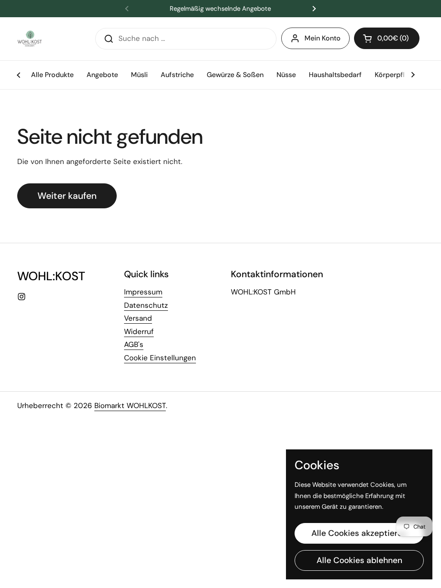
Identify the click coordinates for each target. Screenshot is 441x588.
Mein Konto (322, 38)
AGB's (133, 344)
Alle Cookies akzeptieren (359, 533)
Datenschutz (146, 305)
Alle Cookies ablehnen (359, 560)
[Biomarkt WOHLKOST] (30, 39)
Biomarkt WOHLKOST (130, 405)
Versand (138, 318)
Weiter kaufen (66, 196)
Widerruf (139, 331)
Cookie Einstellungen (160, 357)
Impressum (143, 292)
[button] (386, 38)
